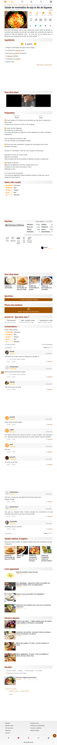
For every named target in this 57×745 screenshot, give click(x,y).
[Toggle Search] (41, 1)
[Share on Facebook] (30, 26)
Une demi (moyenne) (16, 53)
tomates (9, 56)
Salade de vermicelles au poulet (34, 287)
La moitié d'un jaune (15, 50)
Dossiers (7, 733)
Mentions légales (34, 730)
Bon (15, 188)
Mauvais (16, 195)
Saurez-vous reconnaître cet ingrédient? (30, 594)
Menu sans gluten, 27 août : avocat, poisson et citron (32, 644)
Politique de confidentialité (37, 725)
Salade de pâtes (20, 556)
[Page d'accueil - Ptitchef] (5, 5)
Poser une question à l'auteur (29, 299)
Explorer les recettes (11, 689)
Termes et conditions (35, 728)
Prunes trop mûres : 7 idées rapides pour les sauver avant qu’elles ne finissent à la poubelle (34, 622)
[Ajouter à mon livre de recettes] (31, 19)
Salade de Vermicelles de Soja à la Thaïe (10, 557)
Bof (15, 192)
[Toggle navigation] (51, 2)
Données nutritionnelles (45, 65)
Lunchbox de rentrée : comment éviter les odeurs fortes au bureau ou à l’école (33, 633)
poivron (17, 50)
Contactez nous (34, 723)
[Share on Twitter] (45, 26)
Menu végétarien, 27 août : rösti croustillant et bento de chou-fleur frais (32, 655)
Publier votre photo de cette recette (28, 311)
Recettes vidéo (9, 725)
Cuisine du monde (13, 691)
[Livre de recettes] (22, 1)
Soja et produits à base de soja (27, 572)
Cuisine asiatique (24, 691)
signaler (49, 361)
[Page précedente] (42, 347)
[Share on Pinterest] (50, 26)
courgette (16, 53)
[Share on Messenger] (35, 26)
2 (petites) (12, 56)
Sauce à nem (10, 62)
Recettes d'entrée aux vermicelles (16, 673)
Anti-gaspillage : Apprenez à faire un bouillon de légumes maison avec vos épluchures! (33, 584)
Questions (8, 730)
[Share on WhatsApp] (40, 26)
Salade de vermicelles (8, 287)
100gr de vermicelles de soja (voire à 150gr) (20, 47)
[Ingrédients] (2, 372)
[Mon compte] (31, 1)
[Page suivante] (51, 347)
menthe (17, 59)
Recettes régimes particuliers (26, 677)
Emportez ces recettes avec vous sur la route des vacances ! (33, 606)
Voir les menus (9, 728)
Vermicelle (39, 670)
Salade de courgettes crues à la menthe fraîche (46, 558)
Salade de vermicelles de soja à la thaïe (22, 287)
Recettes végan (11, 670)
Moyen (16, 190)
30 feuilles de (13, 59)
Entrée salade (29, 670)
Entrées (11, 694)
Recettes (7, 723)
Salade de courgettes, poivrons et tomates (33, 558)
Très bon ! (17, 185)
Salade (20, 670)
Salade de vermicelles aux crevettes (46, 287)
